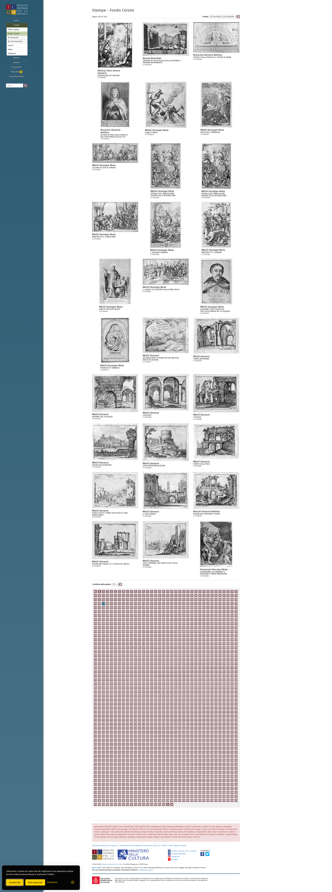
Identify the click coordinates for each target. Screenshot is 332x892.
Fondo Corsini (13, 33)
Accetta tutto (14, 882)
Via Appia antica (16, 76)
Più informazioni (131, 71)
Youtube (174, 859)
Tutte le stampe (13, 29)
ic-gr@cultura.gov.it (145, 870)
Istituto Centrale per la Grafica (104, 845)
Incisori (10, 45)
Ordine (206, 17)
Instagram (175, 857)
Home (16, 20)
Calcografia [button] (13, 37)
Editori (10, 49)
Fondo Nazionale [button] (16, 41)
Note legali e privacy (177, 845)
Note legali (96, 868)
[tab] (17, 37)
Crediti (163, 845)
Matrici (16, 58)
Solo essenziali (35, 882)
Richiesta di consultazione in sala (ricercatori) (139, 845)
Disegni (16, 62)
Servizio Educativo (178, 854)
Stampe (16, 25)
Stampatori (12, 53)
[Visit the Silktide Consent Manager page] (73, 882)
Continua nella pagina (101, 584)
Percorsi (16, 72)
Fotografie (16, 67)
